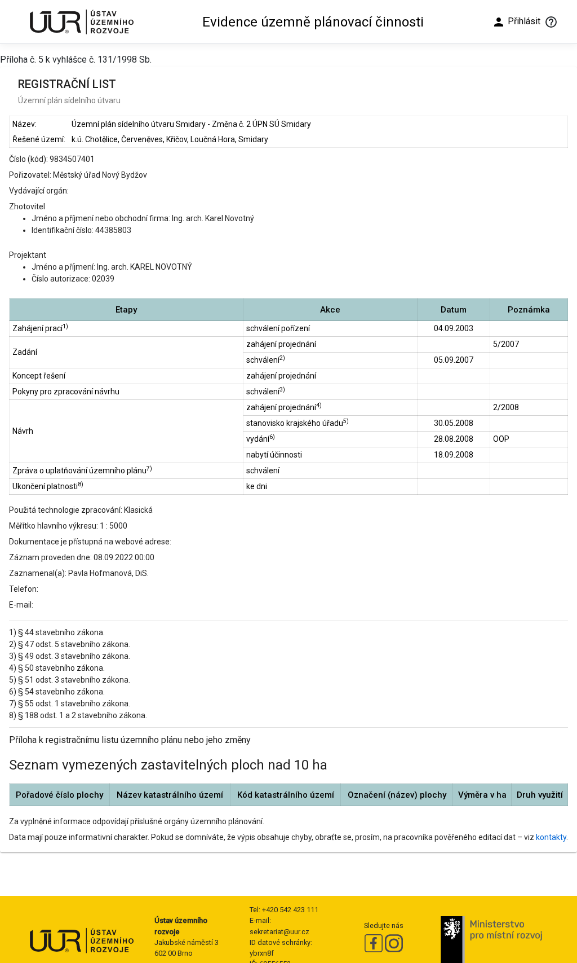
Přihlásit (516, 22)
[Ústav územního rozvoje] (81, 22)
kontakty (551, 837)
